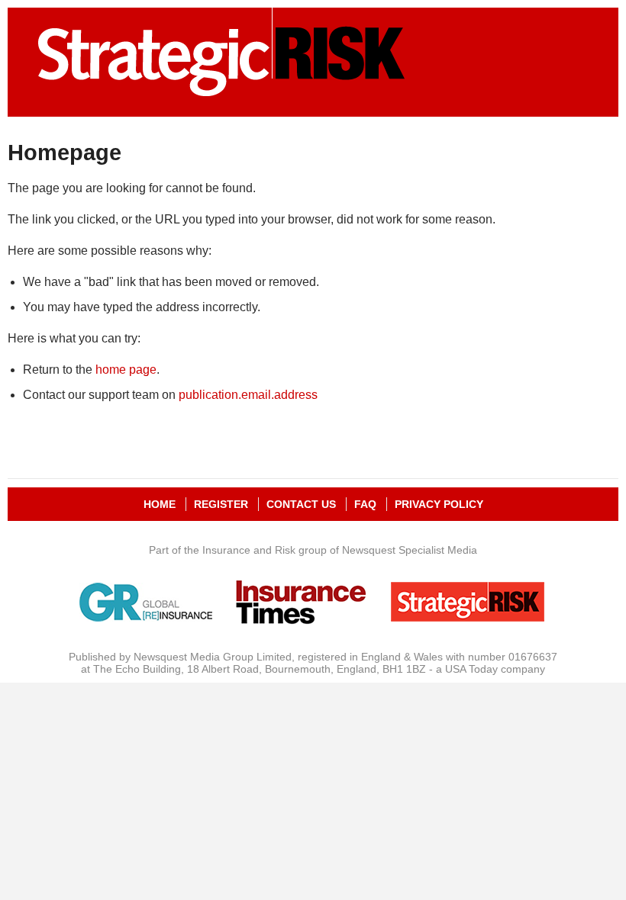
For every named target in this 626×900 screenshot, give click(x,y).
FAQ (365, 504)
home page (125, 369)
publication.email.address (248, 394)
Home (160, 504)
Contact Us (301, 504)
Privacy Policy (439, 504)
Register (221, 504)
